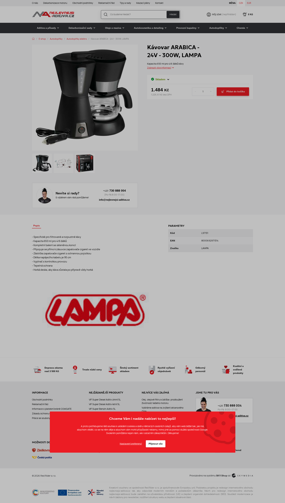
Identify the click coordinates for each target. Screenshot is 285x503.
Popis (36, 225)
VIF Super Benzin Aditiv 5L (102, 409)
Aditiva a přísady (46, 28)
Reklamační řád (106, 3)
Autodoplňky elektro (77, 38)
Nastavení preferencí (131, 443)
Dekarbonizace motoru (55, 3)
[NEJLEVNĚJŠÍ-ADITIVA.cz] (53, 14)
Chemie (241, 28)
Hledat (173, 14)
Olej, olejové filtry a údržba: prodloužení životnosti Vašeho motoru (162, 401)
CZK (241, 2)
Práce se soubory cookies (45, 418)
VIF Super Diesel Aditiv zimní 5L (105, 399)
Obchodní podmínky (82, 3)
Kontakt (159, 3)
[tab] (36, 226)
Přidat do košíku (235, 91)
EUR (249, 2)
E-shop (42, 38)
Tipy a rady (125, 3)
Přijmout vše (156, 443)
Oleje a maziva (113, 28)
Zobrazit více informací (159, 67)
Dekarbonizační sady (80, 28)
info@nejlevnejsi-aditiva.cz (114, 199)
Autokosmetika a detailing (148, 28)
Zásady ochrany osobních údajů (48, 413)
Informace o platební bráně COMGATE (52, 409)
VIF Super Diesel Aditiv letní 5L (104, 404)
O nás (35, 3)
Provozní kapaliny (186, 28)
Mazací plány (143, 3)
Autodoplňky (216, 28)
